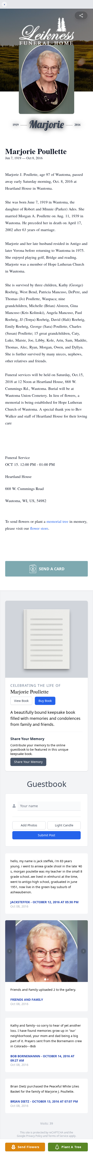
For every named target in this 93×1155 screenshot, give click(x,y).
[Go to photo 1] (45, 979)
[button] (47, 951)
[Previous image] (9, 951)
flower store (39, 528)
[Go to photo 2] (48, 979)
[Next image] (83, 951)
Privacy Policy (34, 1136)
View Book (21, 701)
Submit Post (46, 835)
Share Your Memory (28, 762)
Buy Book (45, 701)
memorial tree (57, 521)
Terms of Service (58, 1136)
